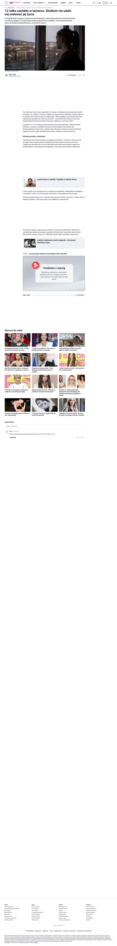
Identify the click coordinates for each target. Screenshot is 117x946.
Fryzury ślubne (35, 908)
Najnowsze (26, 3)
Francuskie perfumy (9, 906)
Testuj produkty (38, 3)
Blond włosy (7, 914)
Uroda (78, 3)
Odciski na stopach (8, 920)
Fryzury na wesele (90, 906)
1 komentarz (72, 75)
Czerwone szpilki (63, 912)
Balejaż (60, 910)
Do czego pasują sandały (37, 912)
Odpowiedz (13, 437)
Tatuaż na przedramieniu (64, 920)
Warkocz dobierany (90, 912)
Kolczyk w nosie (62, 918)
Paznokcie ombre (8, 916)
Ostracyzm (88, 916)
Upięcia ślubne (89, 914)
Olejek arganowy (8, 912)
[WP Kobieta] (16, 2)
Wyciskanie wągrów (63, 916)
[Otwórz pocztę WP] (93, 2)
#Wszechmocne (53, 3)
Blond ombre (7, 910)
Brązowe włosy (62, 914)
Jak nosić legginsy (36, 914)
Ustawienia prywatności (83, 931)
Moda (70, 3)
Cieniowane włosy (63, 908)
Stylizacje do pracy (36, 916)
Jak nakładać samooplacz (10, 918)
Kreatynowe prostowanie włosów (12, 908)
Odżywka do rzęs (63, 906)
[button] (99, 3)
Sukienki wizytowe (36, 918)
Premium (63, 3)
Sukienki (88, 920)
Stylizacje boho (35, 920)
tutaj (37, 942)
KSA (14, 74)
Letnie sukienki (35, 910)
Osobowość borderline (91, 910)
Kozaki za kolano (36, 906)
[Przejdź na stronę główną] (6, 4)
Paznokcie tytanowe (90, 908)
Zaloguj (105, 3)
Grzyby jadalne (89, 918)
